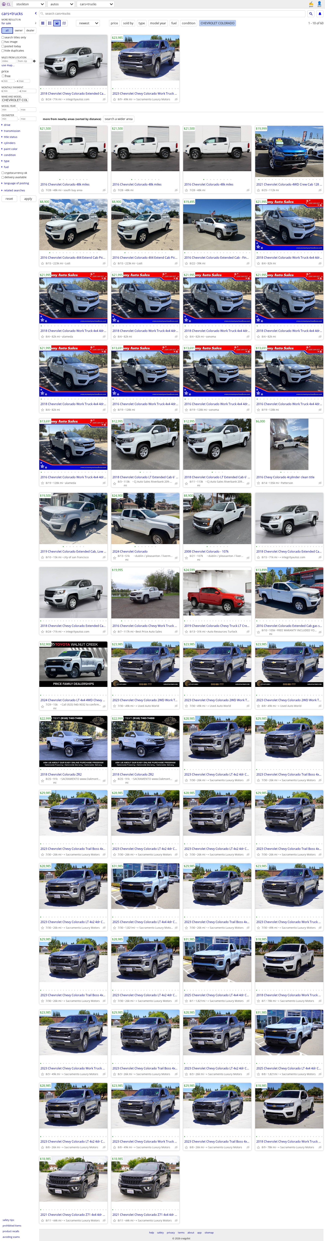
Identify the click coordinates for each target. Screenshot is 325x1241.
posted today (13, 46)
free (8, 76)
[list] (42, 23)
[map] (64, 23)
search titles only (15, 37)
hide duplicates (14, 50)
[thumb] (49, 23)
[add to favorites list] (42, 99)
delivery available (16, 177)
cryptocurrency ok (16, 173)
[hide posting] (104, 99)
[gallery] (57, 23)
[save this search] (319, 13)
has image (11, 41)
